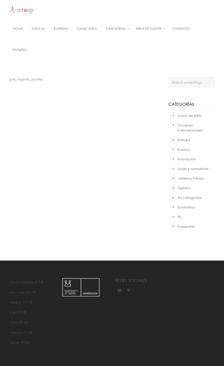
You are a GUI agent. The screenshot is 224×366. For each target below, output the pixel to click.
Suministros (186, 207)
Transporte (186, 226)
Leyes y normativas (193, 169)
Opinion (184, 188)
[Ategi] (21, 9)
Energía (184, 140)
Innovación (187, 159)
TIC (180, 217)
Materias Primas (190, 178)
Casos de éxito (190, 115)
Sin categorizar (190, 198)
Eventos (184, 149)
